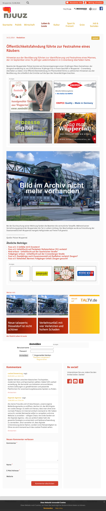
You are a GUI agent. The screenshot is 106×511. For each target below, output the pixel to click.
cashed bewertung (15, 373)
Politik (18, 24)
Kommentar (11, 443)
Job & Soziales (94, 24)
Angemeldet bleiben (42, 355)
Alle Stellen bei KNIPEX (64, 93)
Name (9, 464)
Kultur (57, 24)
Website (9, 476)
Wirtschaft (29, 24)
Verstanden (48, 508)
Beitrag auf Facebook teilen (69, 381)
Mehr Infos (59, 508)
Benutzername (23, 348)
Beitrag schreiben (95, 3)
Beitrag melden (81, 381)
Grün (82, 24)
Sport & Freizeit (70, 24)
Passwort (23, 351)
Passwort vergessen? (41, 357)
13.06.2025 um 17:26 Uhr (16, 400)
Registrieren (42, 359)
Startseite (7, 24)
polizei (95, 38)
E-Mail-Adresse (13, 470)
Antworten (12, 392)
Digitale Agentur (14, 398)
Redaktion (21, 38)
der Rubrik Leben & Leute (16, 336)
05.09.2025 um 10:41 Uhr (16, 376)
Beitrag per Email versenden (75, 381)
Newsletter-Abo (76, 3)
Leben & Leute (45, 24)
